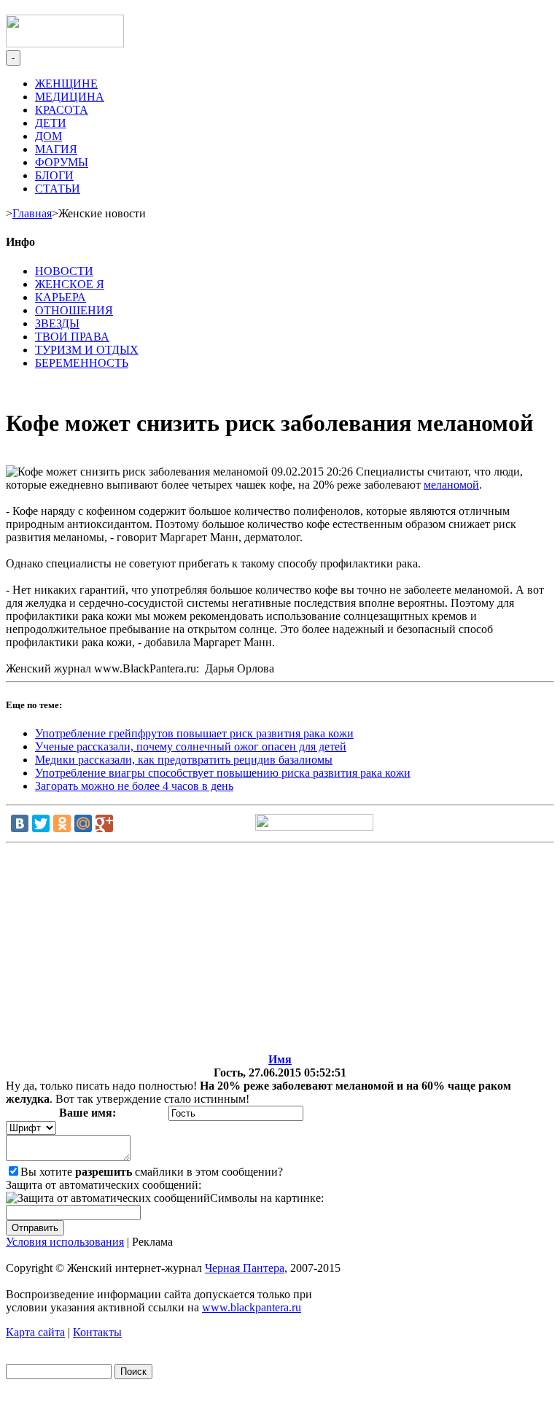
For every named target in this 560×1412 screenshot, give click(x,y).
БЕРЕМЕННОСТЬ (81, 363)
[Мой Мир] (83, 823)
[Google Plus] (104, 823)
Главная (32, 213)
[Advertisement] (280, 951)
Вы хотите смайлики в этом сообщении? (151, 1171)
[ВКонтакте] (19, 823)
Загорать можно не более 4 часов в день (134, 786)
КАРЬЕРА (60, 297)
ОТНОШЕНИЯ (74, 310)
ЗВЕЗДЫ (57, 323)
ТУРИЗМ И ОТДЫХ (87, 350)
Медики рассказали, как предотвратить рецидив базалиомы (183, 759)
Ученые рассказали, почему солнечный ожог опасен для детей (190, 746)
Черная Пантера (244, 1268)
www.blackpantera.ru (251, 1307)
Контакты (97, 1332)
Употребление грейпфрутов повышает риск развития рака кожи (194, 733)
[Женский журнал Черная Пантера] (65, 43)
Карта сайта (35, 1332)
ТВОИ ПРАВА (72, 336)
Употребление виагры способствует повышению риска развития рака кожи (223, 773)
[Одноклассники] (62, 823)
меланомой (451, 484)
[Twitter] (41, 823)
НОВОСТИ (64, 271)
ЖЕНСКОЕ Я (69, 284)
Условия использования (65, 1242)
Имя (280, 1059)
